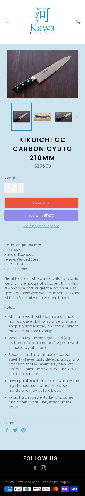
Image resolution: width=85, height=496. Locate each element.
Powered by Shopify (55, 482)
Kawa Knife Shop (27, 482)
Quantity (10, 178)
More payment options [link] (42, 226)
